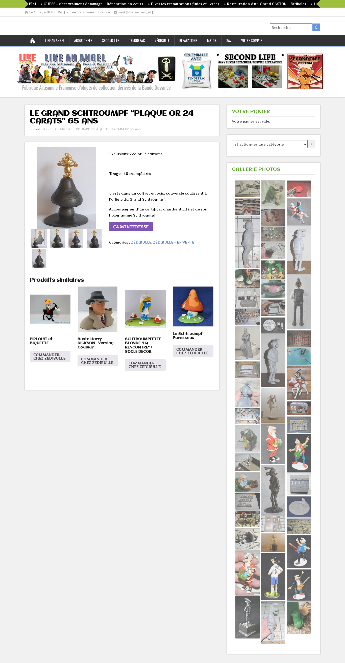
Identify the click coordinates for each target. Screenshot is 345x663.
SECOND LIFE (110, 40)
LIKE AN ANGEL (54, 40)
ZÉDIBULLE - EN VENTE (173, 242)
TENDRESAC (137, 40)
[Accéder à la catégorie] (311, 144)
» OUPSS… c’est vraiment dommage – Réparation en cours (70, 4)
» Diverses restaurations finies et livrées (162, 4)
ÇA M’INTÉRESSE (131, 226)
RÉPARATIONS (188, 40)
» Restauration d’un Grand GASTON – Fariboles (243, 4)
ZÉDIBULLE (162, 40)
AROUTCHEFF (83, 40)
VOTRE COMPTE (251, 40)
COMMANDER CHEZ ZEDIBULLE (49, 356)
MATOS (211, 40)
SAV (228, 40)
